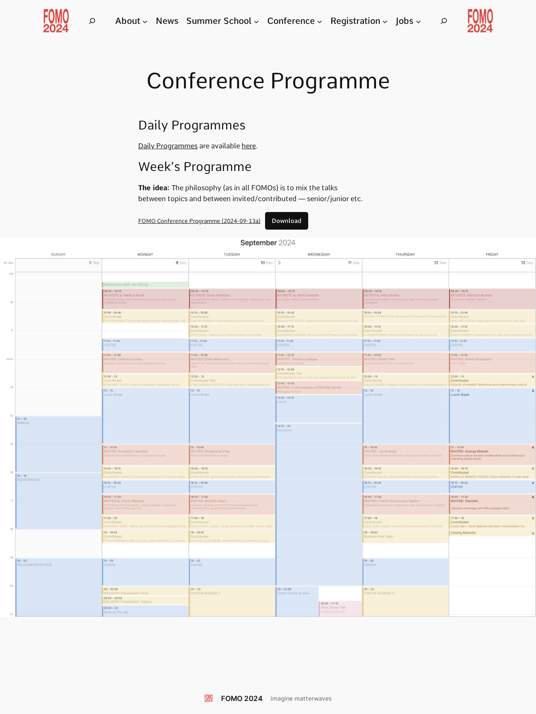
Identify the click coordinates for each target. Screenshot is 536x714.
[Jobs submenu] (418, 20)
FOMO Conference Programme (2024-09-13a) (199, 220)
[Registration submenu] (384, 20)
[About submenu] (144, 20)
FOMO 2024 (242, 698)
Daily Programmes (168, 146)
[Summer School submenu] (256, 20)
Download (287, 221)
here (249, 146)
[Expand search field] (92, 21)
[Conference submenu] (319, 20)
